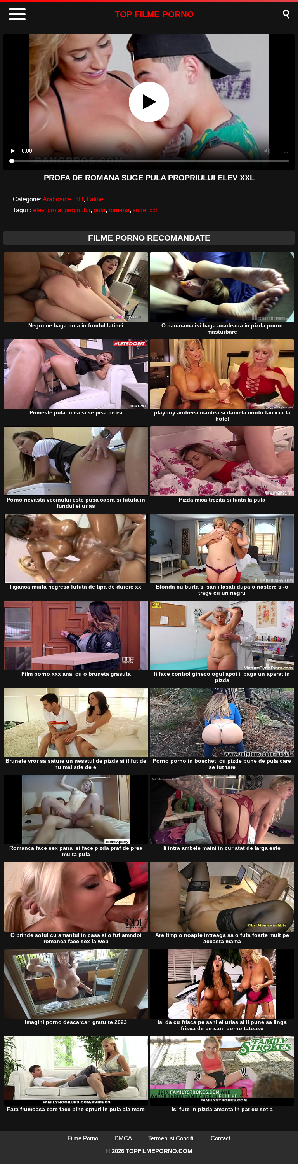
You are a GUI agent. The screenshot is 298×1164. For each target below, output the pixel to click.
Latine (95, 199)
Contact (220, 1138)
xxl (153, 210)
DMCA (123, 1138)
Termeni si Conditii (171, 1138)
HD (78, 199)
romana (119, 210)
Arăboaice (57, 199)
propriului (77, 210)
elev (38, 210)
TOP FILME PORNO (154, 14)
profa (54, 210)
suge (139, 210)
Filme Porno (83, 1138)
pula (100, 210)
